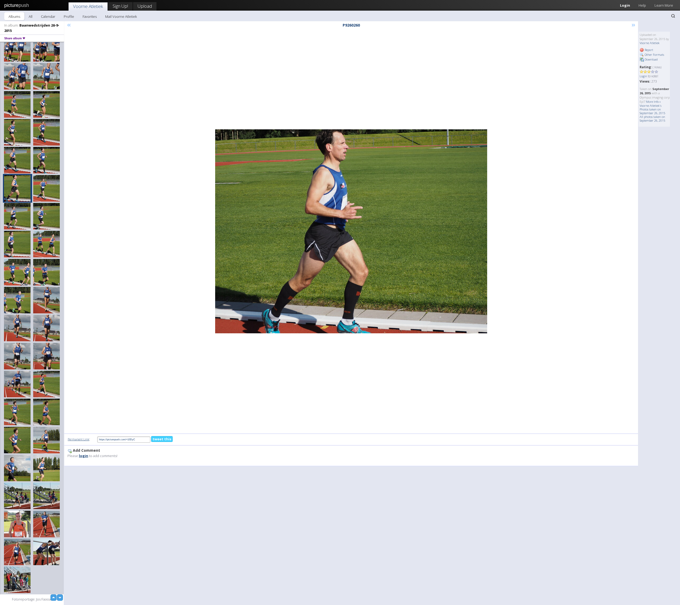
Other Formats (654, 55)
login (83, 455)
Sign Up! (120, 6)
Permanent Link (78, 439)
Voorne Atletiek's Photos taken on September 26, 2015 (652, 109)
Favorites (90, 16)
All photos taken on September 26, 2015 (652, 118)
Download (651, 59)
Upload (145, 6)
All (30, 16)
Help (642, 5)
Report (648, 50)
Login (625, 5)
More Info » (653, 102)
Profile (69, 16)
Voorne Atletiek (88, 6)
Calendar (48, 16)
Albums (14, 16)
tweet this (161, 439)
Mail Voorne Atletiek (121, 16)
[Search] (673, 16)
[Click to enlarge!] (351, 231)
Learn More (663, 5)
